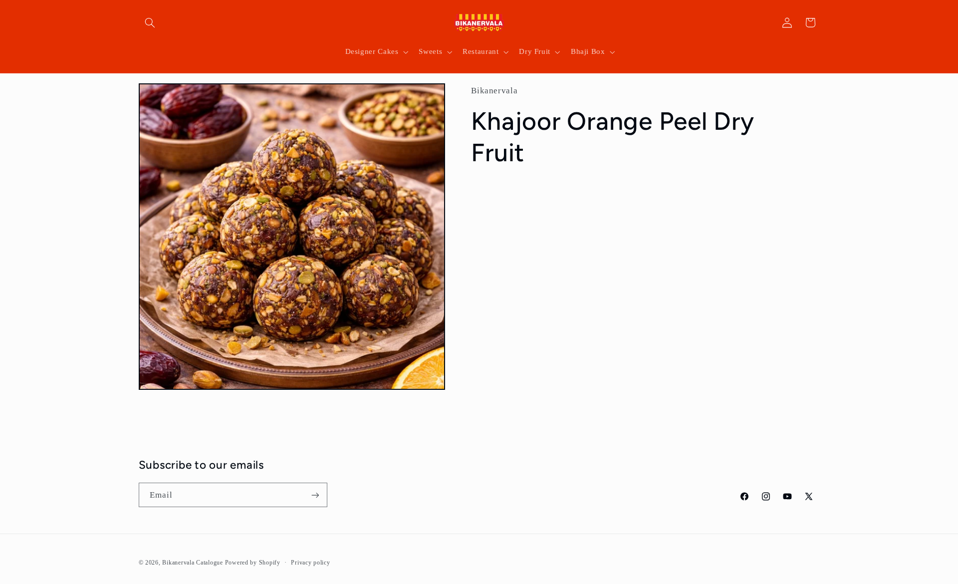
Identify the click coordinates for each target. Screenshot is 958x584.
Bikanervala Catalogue (193, 563)
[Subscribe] (314, 495)
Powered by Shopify (252, 563)
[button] (150, 22)
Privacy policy (310, 563)
